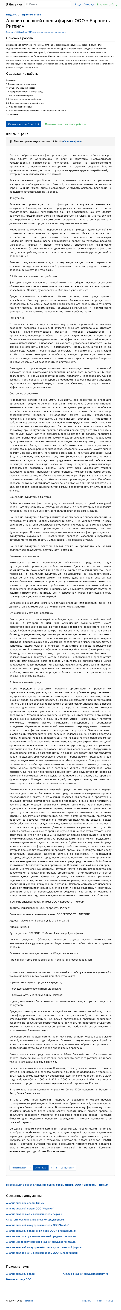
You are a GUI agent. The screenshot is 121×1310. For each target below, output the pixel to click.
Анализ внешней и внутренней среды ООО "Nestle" (37, 1225)
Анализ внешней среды (20, 1273)
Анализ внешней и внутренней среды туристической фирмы (43, 1247)
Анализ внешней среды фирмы (25, 1203)
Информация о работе (57, 1184)
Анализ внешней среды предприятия (86, 1273)
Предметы (11, 15)
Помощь (89, 4)
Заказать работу (107, 4)
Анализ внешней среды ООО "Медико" (30, 1208)
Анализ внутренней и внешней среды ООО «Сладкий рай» (42, 1252)
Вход (78, 4)
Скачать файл (72, 141)
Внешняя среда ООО (18, 1279)
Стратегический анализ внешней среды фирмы (35, 1219)
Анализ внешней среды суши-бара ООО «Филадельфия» (41, 1230)
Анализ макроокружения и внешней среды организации (41, 1236)
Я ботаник (28, 1301)
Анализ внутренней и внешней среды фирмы (34, 1214)
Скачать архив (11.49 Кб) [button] (23, 124)
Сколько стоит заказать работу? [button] (65, 124)
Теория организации (30, 15)
